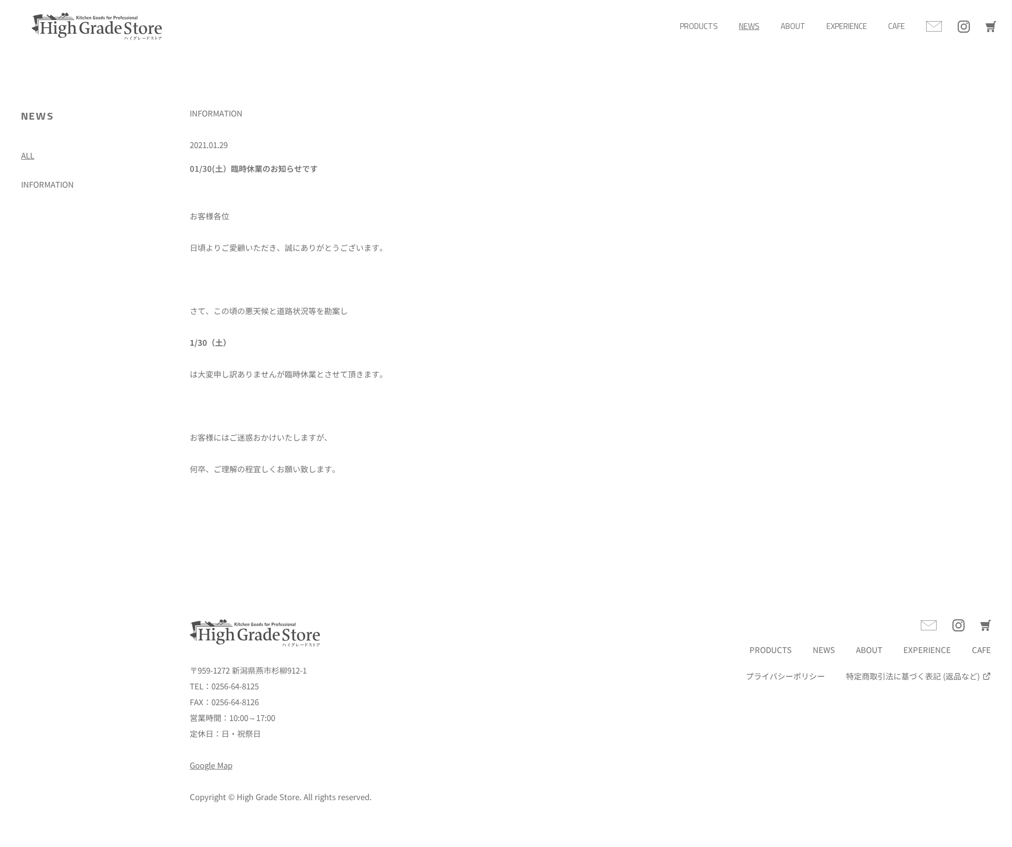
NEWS (749, 26)
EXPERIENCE (846, 26)
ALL (27, 155)
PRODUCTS (699, 26)
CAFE (896, 26)
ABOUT (793, 26)
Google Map (211, 765)
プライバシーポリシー (785, 676)
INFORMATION (47, 184)
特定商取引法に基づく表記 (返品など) (913, 676)
